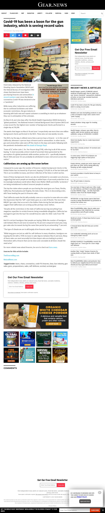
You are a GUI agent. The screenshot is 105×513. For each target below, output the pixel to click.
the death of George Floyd (37, 145)
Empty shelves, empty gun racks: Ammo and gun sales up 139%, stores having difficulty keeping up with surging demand (85, 165)
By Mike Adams (82, 101)
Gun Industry (59, 264)
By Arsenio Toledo (83, 169)
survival (58, 13)
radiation (30, 13)
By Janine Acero (82, 230)
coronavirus (30, 264)
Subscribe (95, 510)
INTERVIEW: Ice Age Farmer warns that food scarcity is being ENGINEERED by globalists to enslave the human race (86, 200)
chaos (22, 264)
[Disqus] (36, 396)
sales (26, 266)
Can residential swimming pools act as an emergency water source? (84, 234)
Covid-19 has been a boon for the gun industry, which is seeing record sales (86, 106)
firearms (46, 264)
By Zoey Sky (81, 118)
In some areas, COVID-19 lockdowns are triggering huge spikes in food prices (84, 156)
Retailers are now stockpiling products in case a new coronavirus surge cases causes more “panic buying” (86, 114)
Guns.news (53, 247)
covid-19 (38, 264)
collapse (49, 13)
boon (17, 264)
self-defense (34, 266)
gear (73, 13)
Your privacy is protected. (14, 292)
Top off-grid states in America (80, 181)
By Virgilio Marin (82, 126)
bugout (4, 13)
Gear (51, 264)
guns (66, 13)
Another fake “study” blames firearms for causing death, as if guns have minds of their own (85, 253)
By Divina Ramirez (83, 152)
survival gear (51, 266)
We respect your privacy (42, 494)
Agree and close (85, 501)
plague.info (14, 13)
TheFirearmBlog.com (11, 255)
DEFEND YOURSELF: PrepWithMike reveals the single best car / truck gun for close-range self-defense (86, 243)
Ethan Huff (19, 31)
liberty (39, 13)
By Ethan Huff (81, 109)
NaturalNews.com (10, 260)
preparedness (18, 266)
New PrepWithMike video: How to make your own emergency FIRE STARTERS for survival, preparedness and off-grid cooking (85, 210)
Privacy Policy (52, 506)
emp (22, 13)
